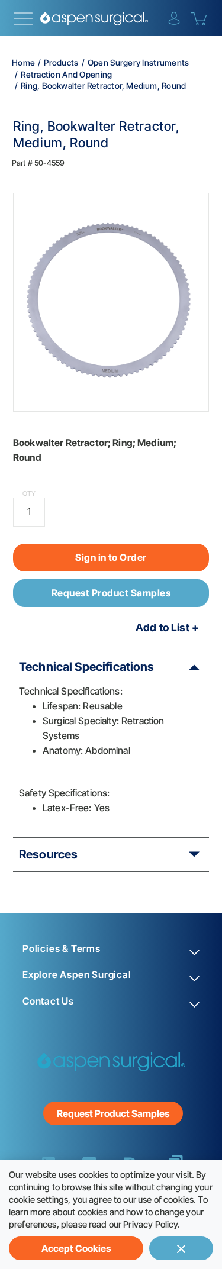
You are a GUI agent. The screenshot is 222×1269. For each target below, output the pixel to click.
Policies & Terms (61, 948)
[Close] (181, 1248)
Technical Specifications (87, 667)
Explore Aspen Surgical (76, 974)
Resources (48, 854)
